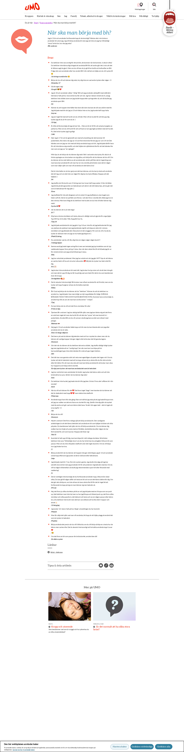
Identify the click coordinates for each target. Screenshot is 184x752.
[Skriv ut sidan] (111, 565)
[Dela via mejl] (101, 565)
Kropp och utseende (62, 627)
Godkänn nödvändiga (142, 747)
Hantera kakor (120, 747)
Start (36, 23)
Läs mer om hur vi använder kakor (24, 750)
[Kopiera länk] (106, 565)
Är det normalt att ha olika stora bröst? (111, 628)
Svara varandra (46, 23)
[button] (154, 6)
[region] (92, 746)
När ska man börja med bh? (65, 23)
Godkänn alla (163, 747)
